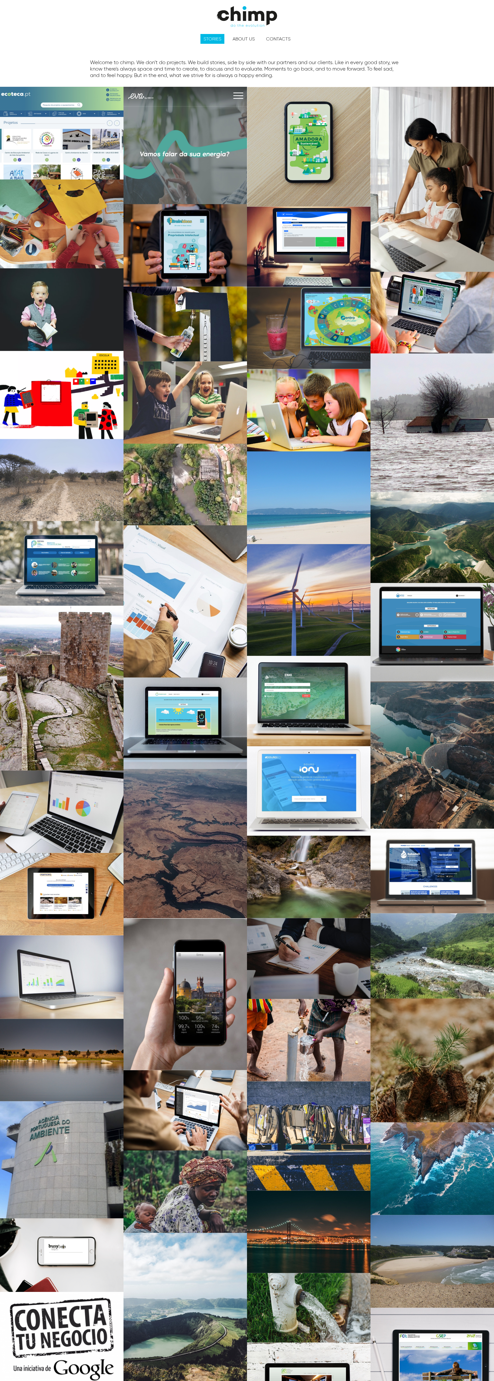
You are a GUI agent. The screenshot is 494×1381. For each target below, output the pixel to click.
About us (244, 39)
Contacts (278, 39)
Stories (212, 39)
